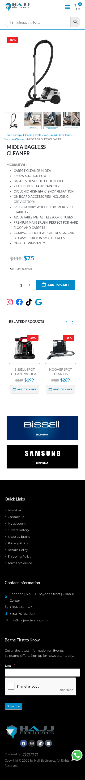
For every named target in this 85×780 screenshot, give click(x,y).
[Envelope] (48, 743)
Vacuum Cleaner (14, 139)
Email (10, 665)
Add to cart (58, 285)
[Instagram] (31, 743)
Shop (17, 135)
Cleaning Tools (32, 135)
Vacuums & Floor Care (57, 135)
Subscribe (13, 706)
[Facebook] (23, 743)
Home (8, 135)
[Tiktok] (40, 743)
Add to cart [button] (27, 389)
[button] (10, 72)
